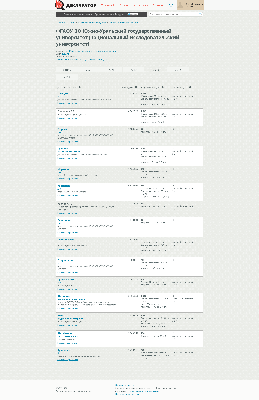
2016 (178, 69)
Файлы (67, 69)
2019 (134, 69)
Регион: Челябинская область (124, 22)
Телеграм (158, 5)
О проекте (125, 5)
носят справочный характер (144, 390)
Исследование (142, 5)
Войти (188, 4)
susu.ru (65, 53)
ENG (171, 3)
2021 (111, 69)
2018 (156, 69)
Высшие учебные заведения (92, 22)
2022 (89, 69)
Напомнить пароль (194, 6)
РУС (171, 6)
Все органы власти (65, 22)
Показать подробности (67, 103)
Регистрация (197, 4)
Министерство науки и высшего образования (92, 51)
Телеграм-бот (109, 5)
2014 (67, 77)
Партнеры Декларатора (127, 393)
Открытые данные (124, 384)
